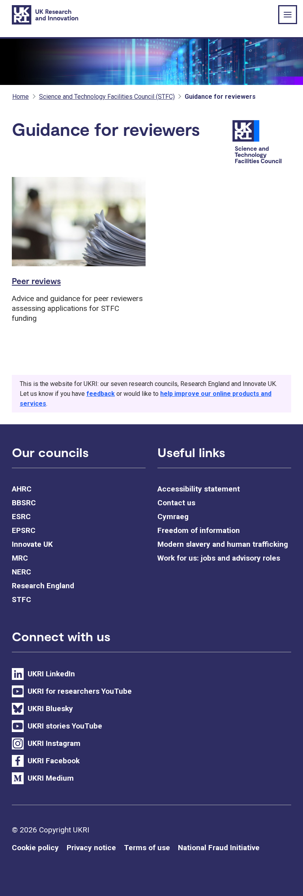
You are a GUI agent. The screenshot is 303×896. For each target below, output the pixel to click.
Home (20, 96)
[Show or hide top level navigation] (287, 14)
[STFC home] (260, 142)
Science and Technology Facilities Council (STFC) (107, 96)
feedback (100, 393)
